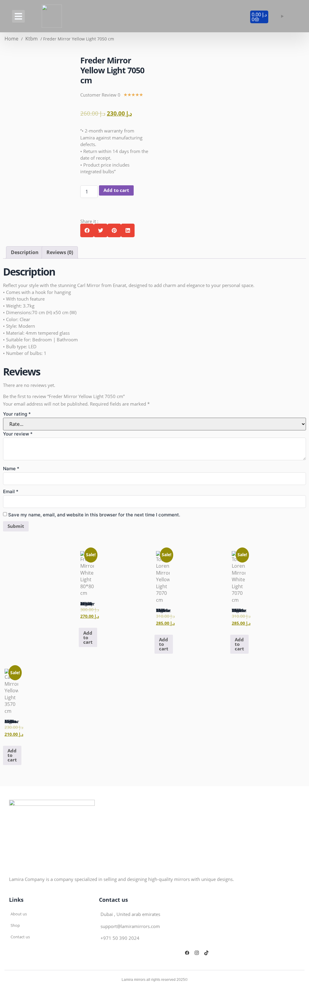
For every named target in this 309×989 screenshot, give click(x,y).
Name (11, 468)
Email (10, 491)
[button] (18, 16)
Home (11, 38)
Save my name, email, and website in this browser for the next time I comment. (94, 515)
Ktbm (31, 38)
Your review (18, 434)
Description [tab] (25, 252)
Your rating (17, 414)
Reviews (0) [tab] (59, 252)
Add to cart (116, 190)
